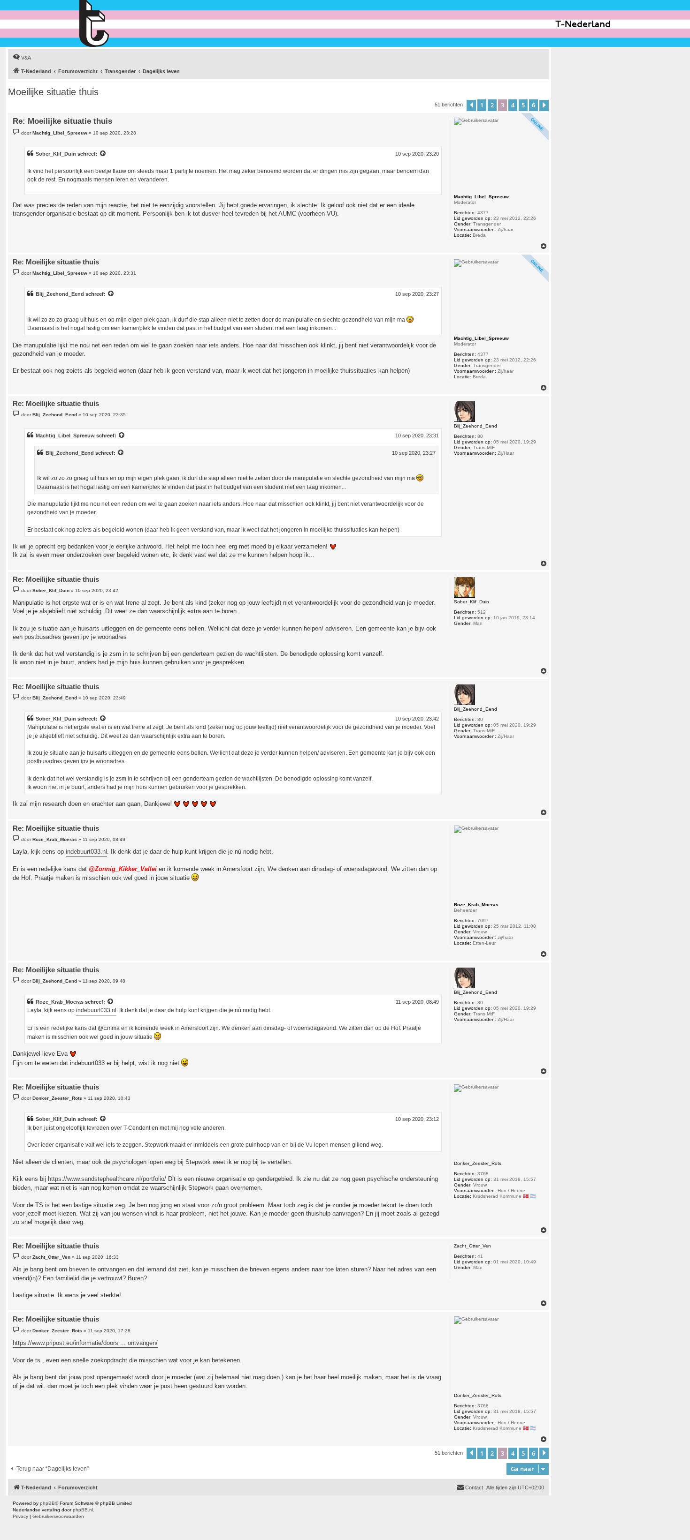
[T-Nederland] (114, 23)
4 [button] (512, 105)
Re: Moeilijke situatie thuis (62, 121)
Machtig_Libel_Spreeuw (65, 435)
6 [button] (533, 105)
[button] (471, 105)
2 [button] (492, 105)
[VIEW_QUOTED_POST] (103, 154)
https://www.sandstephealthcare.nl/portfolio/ (107, 1178)
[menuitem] (22, 57)
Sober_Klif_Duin (56, 154)
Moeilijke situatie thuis (53, 92)
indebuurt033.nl (86, 851)
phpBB (47, 1503)
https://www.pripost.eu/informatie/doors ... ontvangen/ (85, 1342)
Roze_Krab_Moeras (60, 1002)
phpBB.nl (83, 1509)
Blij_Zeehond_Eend (60, 294)
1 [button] (481, 105)
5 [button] (523, 105)
